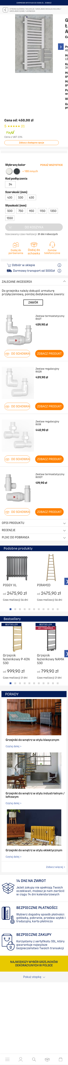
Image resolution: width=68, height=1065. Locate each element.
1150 (42, 211)
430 (9, 197)
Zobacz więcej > (55, 867)
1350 (53, 211)
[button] (21, 1059)
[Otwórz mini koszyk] (60, 1059)
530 (20, 197)
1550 (10, 218)
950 (31, 211)
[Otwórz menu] (7, 1059)
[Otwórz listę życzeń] (47, 1059)
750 (20, 211)
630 (31, 197)
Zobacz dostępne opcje (31, 142)
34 (10, 184)
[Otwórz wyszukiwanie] (34, 1059)
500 (10, 211)
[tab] (10, 609)
